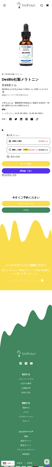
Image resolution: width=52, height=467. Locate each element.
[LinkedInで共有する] (21, 119)
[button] (41, 5)
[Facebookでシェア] (10, 119)
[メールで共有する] (31, 119)
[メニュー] (4, 5)
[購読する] (42, 280)
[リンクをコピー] (37, 119)
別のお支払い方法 (9, 175)
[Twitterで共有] (16, 119)
